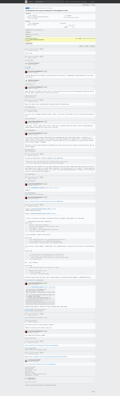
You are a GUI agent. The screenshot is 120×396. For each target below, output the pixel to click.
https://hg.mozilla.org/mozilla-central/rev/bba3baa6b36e (40, 364)
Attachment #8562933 (29, 310)
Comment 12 (30, 284)
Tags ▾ (87, 46)
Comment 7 (30, 134)
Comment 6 (30, 122)
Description (30, 50)
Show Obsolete (29, 43)
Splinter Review (92, 38)
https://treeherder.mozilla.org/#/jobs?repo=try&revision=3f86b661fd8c (44, 201)
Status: (30, 23)
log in (31, 385)
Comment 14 (30, 332)
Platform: (30, 18)
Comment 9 (30, 185)
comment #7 (59, 158)
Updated (29, 57)
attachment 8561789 (36, 208)
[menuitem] (67, 2)
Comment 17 (30, 361)
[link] (40, 296)
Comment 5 (30, 111)
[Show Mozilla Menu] (26, 2)
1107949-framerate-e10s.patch (31, 38)
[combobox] (49, 2)
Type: (66, 15)
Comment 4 (30, 101)
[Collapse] (94, 50)
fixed (73, 27)
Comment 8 (30, 155)
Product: (30, 15)
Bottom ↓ (82, 46)
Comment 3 (30, 88)
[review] (53, 208)
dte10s (29, 67)
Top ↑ (93, 391)
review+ (80, 38)
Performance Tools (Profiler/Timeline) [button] (40, 16)
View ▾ (93, 4)
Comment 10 (30, 198)
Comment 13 (30, 321)
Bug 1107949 (32, 8)
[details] (44, 208)
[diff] (49, 208)
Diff (87, 38)
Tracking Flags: (63, 23)
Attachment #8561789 (29, 194)
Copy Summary (86, 4)
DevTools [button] (34, 15)
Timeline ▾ (92, 46)
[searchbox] (49, 2)
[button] (92, 2)
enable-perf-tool (31, 180)
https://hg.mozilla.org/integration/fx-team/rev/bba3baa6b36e (41, 345)
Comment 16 (30, 353)
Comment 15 (30, 342)
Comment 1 (30, 72)
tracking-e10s (27, 68)
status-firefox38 (28, 369)
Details (84, 38)
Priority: (65, 17)
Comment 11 (30, 206)
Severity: (73, 17)
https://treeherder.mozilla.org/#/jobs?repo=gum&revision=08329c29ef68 (48, 356)
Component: (29, 16)
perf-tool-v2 (30, 60)
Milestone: (29, 24)
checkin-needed (32, 338)
